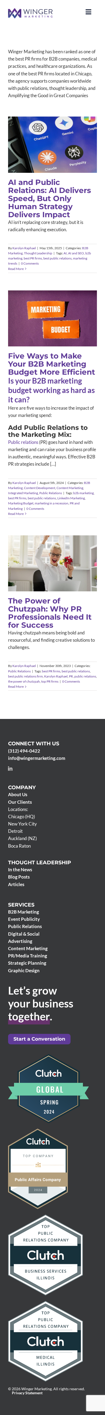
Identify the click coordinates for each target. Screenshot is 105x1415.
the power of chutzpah (24, 681)
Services (21, 905)
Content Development (57, 327)
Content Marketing (70, 488)
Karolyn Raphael (24, 248)
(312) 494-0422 (24, 751)
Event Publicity (24, 919)
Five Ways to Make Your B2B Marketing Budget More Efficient (51, 364)
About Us (17, 794)
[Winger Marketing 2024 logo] (30, 10)
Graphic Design (24, 970)
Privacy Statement (27, 1393)
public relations (85, 676)
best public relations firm (25, 676)
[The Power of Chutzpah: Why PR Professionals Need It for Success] (52, 563)
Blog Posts (19, 877)
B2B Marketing (37, 159)
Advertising (20, 941)
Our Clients (20, 802)
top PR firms (49, 681)
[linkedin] (10, 768)
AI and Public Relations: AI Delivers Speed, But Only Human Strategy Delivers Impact (49, 198)
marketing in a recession (51, 503)
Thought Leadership (64, 159)
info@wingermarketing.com (36, 758)
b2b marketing (83, 493)
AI (65, 253)
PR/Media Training (27, 955)
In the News (20, 869)
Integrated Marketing (49, 332)
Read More (16, 269)
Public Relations (76, 332)
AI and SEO (76, 253)
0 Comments (30, 263)
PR (71, 676)
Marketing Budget (20, 503)
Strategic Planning (27, 963)
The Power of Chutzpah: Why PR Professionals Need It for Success (50, 613)
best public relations (57, 258)
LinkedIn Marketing (71, 498)
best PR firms (33, 258)
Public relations (23, 442)
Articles (16, 884)
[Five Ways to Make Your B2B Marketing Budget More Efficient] (52, 318)
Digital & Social (24, 934)
